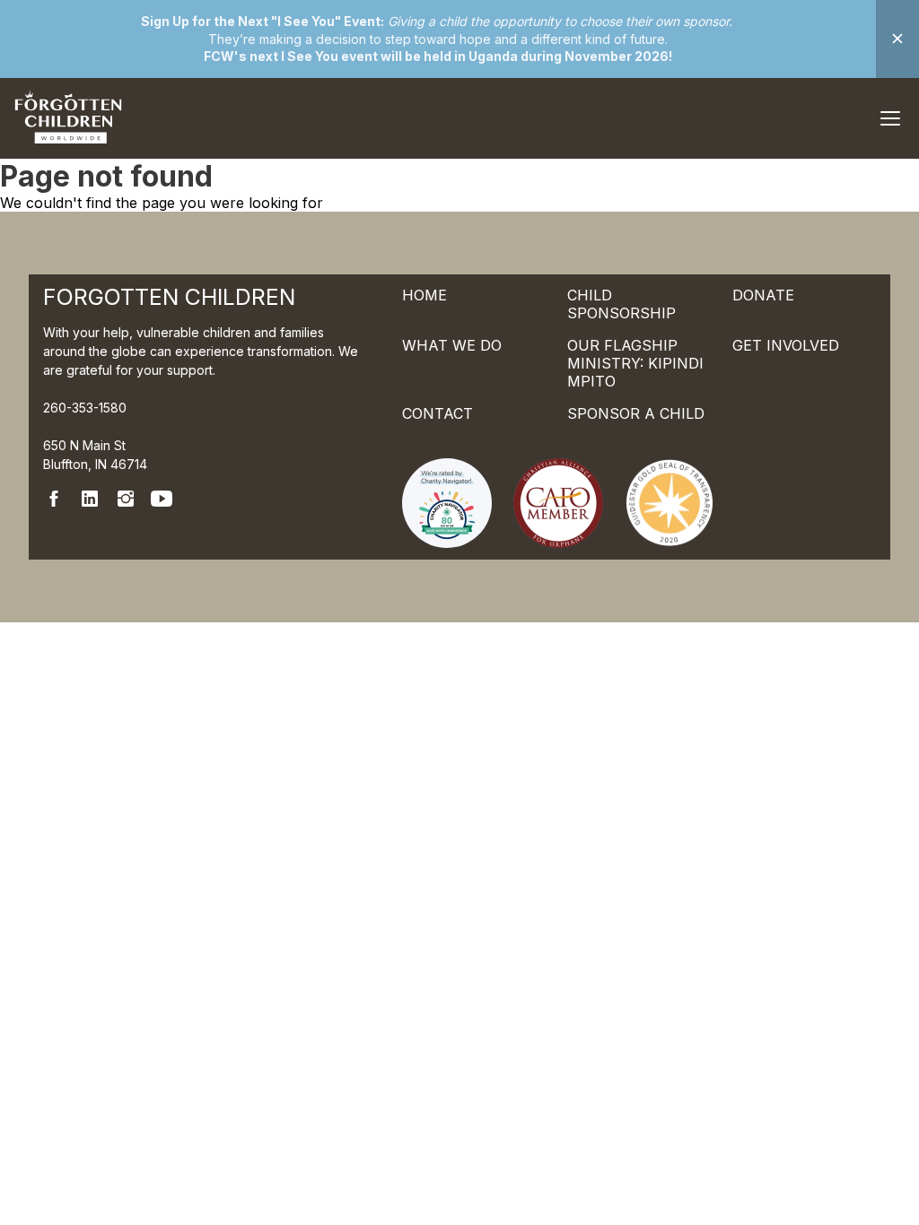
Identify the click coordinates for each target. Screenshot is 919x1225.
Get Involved (785, 345)
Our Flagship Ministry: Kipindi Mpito (635, 363)
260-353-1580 (85, 407)
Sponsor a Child (636, 413)
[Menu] (890, 118)
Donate (763, 295)
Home (424, 295)
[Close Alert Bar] (897, 39)
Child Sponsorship (621, 304)
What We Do (452, 345)
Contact (437, 413)
